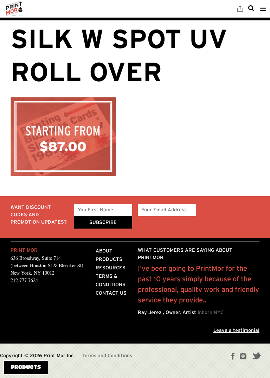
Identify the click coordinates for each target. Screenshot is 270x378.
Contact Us (111, 293)
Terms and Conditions (107, 355)
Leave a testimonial (236, 330)
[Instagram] (243, 356)
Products (109, 259)
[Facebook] (233, 356)
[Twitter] (256, 356)
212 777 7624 (24, 280)
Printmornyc (14, 9)
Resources (111, 267)
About (104, 251)
